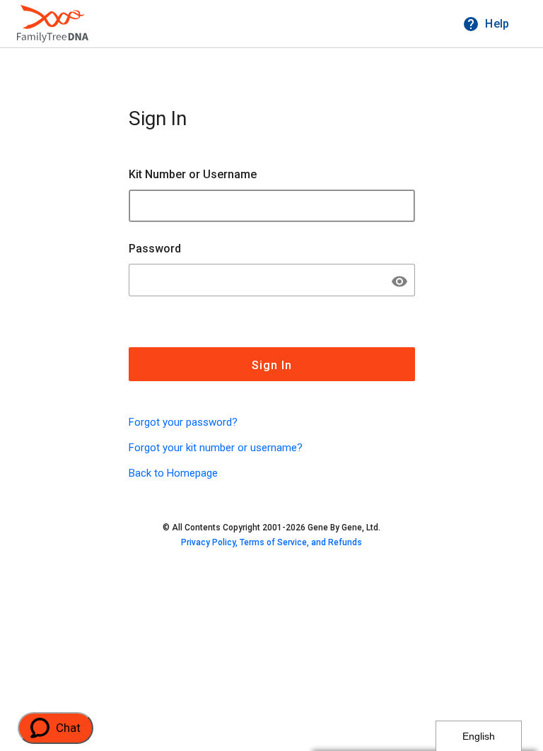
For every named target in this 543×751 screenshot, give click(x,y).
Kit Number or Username (193, 174)
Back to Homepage (173, 473)
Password (155, 248)
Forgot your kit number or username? (216, 447)
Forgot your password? (183, 422)
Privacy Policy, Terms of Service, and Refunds (271, 542)
